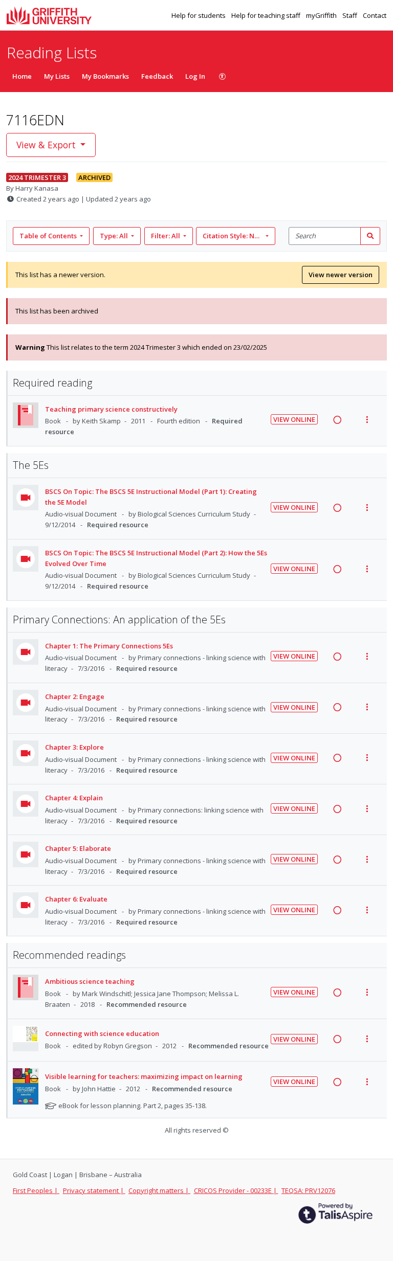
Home (22, 76)
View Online (294, 419)
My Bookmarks (105, 76)
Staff (350, 15)
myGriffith (322, 15)
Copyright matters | (159, 1190)
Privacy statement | (94, 1190)
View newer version (341, 274)
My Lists (57, 76)
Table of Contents (48, 235)
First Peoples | (36, 1190)
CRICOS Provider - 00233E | (236, 1190)
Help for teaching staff (266, 15)
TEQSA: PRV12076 (308, 1190)
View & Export (46, 145)
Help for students (199, 15)
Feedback (157, 76)
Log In (195, 76)
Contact (374, 15)
